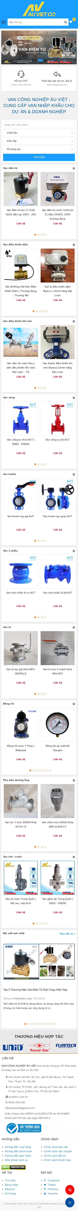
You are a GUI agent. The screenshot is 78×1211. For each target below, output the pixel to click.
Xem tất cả (66, 933)
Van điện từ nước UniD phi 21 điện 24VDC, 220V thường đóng (57, 214)
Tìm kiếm (10, 1180)
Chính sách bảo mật (56, 1146)
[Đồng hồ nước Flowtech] (65, 1045)
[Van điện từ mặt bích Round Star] (39, 1047)
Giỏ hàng (10, 1193)
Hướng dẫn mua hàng (18, 1146)
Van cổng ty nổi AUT (58, 439)
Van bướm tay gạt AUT (20, 516)
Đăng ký (10, 1189)
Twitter (51, 1184)
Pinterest (52, 1189)
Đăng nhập (11, 1184)
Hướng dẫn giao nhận (18, 1155)
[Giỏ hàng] (70, 21)
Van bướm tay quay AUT (57, 516)
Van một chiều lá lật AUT (57, 592)
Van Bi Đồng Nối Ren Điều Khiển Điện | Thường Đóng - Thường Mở (21, 291)
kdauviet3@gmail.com (22, 1108)
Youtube (52, 1193)
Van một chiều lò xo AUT (20, 592)
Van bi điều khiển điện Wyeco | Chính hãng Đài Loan (57, 291)
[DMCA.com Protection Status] (13, 1167)
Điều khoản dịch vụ (16, 1159)
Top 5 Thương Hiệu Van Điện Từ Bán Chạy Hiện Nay (35, 989)
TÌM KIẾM (39, 157)
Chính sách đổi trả (55, 1155)
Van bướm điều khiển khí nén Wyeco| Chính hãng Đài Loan (58, 367)
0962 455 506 (17, 1102)
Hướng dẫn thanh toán (18, 1151)
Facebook (53, 1180)
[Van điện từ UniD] (12, 1047)
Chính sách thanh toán (57, 1159)
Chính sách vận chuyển (58, 1151)
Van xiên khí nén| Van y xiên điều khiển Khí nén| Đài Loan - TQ (21, 367)
